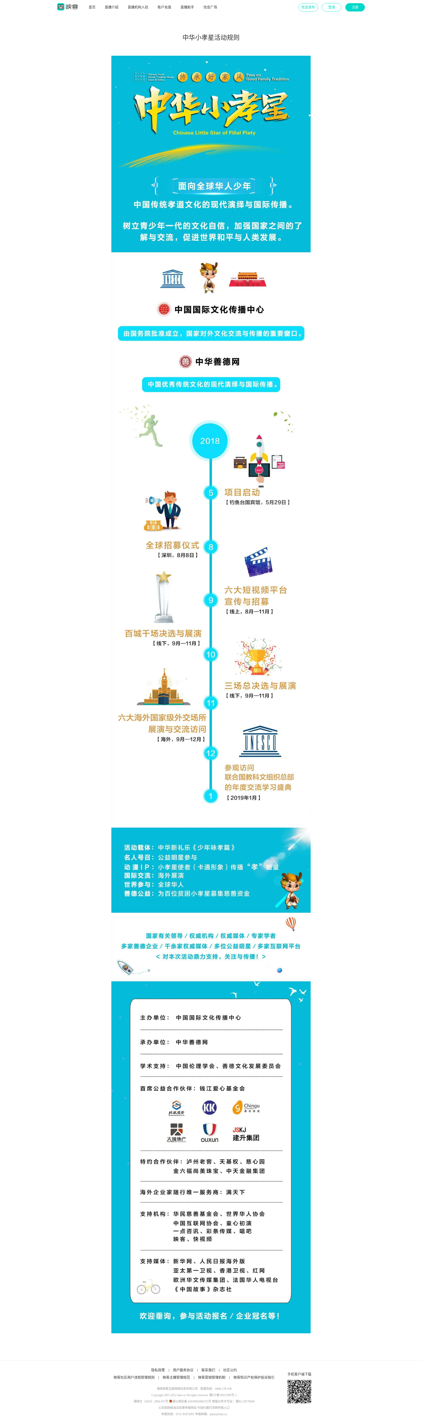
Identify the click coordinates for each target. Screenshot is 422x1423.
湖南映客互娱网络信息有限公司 (177, 1388)
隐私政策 (158, 1370)
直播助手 (187, 7)
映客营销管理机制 (211, 1377)
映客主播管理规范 (176, 1377)
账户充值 (164, 7)
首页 (92, 7)
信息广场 (210, 7)
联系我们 (208, 1370)
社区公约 (230, 1370)
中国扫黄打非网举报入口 (213, 1408)
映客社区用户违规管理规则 (134, 1377)
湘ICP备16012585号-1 (223, 1395)
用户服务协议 (183, 1370)
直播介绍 (111, 7)
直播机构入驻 (138, 7)
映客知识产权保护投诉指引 (253, 1377)
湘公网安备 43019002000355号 (191, 1401)
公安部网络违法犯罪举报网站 (177, 1408)
